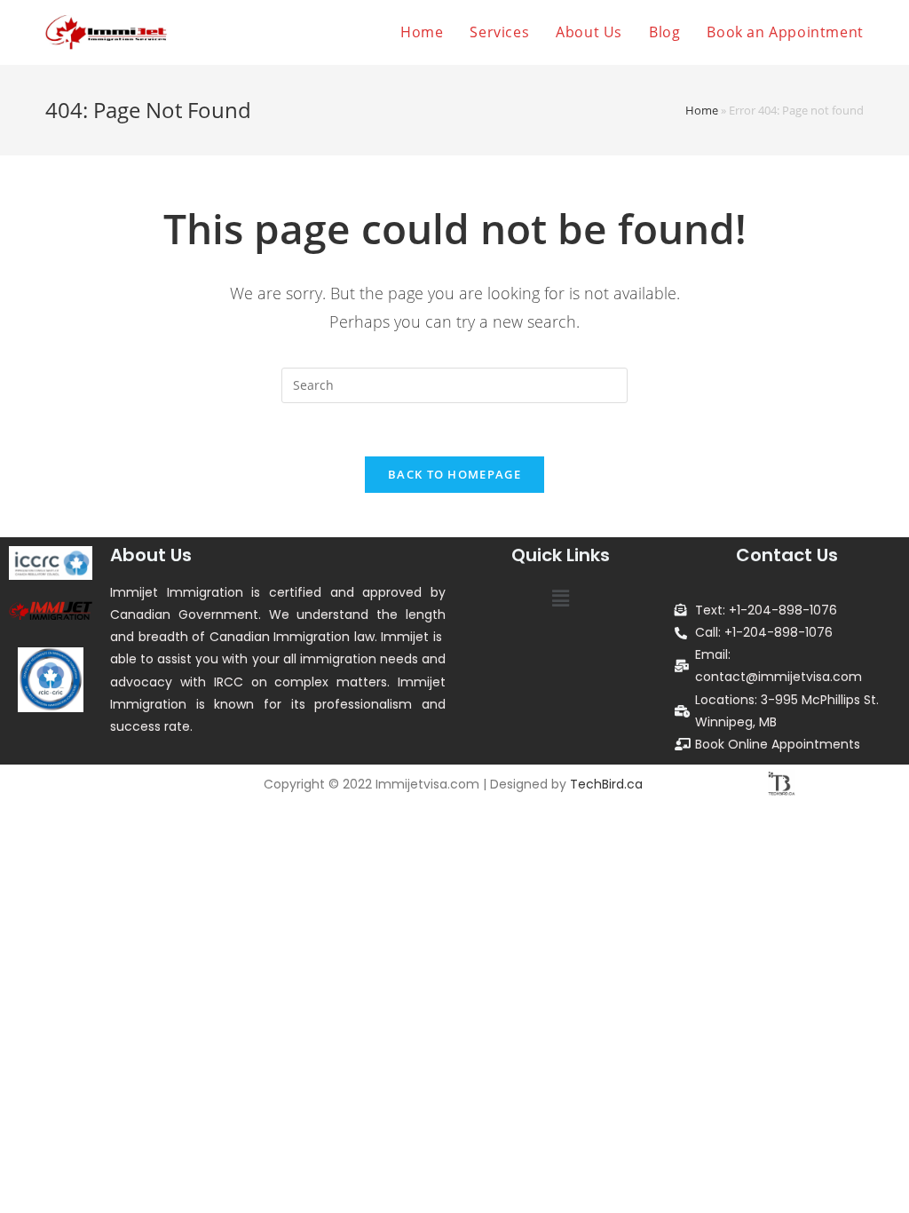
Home (701, 110)
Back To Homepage (454, 474)
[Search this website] (454, 384)
